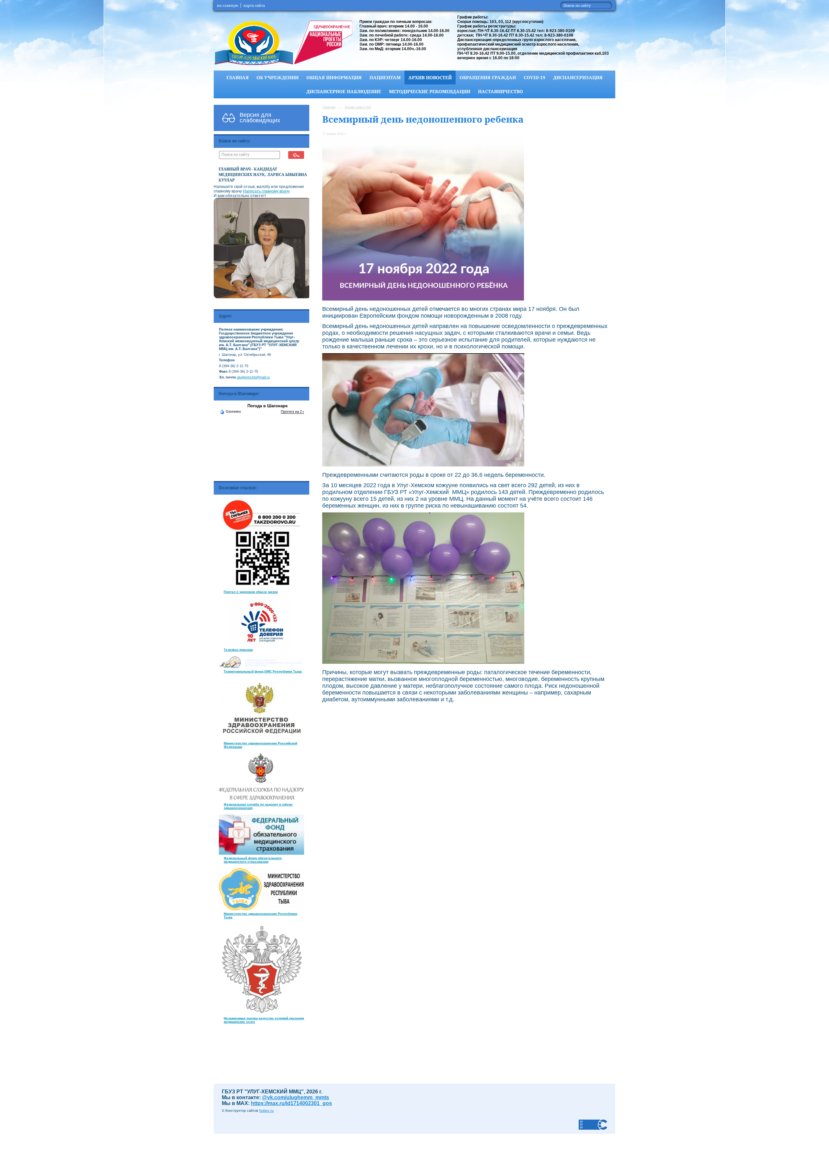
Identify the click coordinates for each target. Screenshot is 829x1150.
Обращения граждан (488, 77)
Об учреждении (277, 77)
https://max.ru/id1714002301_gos (291, 1103)
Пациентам (385, 77)
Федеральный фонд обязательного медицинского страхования (253, 859)
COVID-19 (534, 77)
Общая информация (334, 77)
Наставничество (500, 91)
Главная (237, 77)
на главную (227, 5)
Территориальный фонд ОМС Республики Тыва (263, 671)
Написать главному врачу (266, 191)
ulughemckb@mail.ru (253, 377)
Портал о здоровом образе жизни (251, 592)
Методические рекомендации (429, 91)
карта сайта (254, 5)
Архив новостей (430, 77)
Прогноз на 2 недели (297, 411)
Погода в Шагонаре (267, 405)
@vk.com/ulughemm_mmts (295, 1097)
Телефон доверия (238, 650)
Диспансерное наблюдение (343, 91)
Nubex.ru (266, 1110)
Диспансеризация (578, 77)
